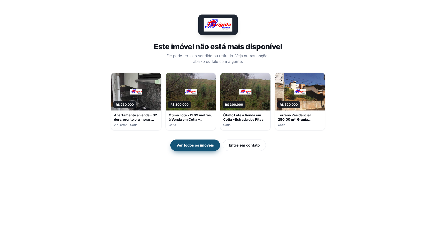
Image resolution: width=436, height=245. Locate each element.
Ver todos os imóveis (195, 145)
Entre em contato (244, 145)
